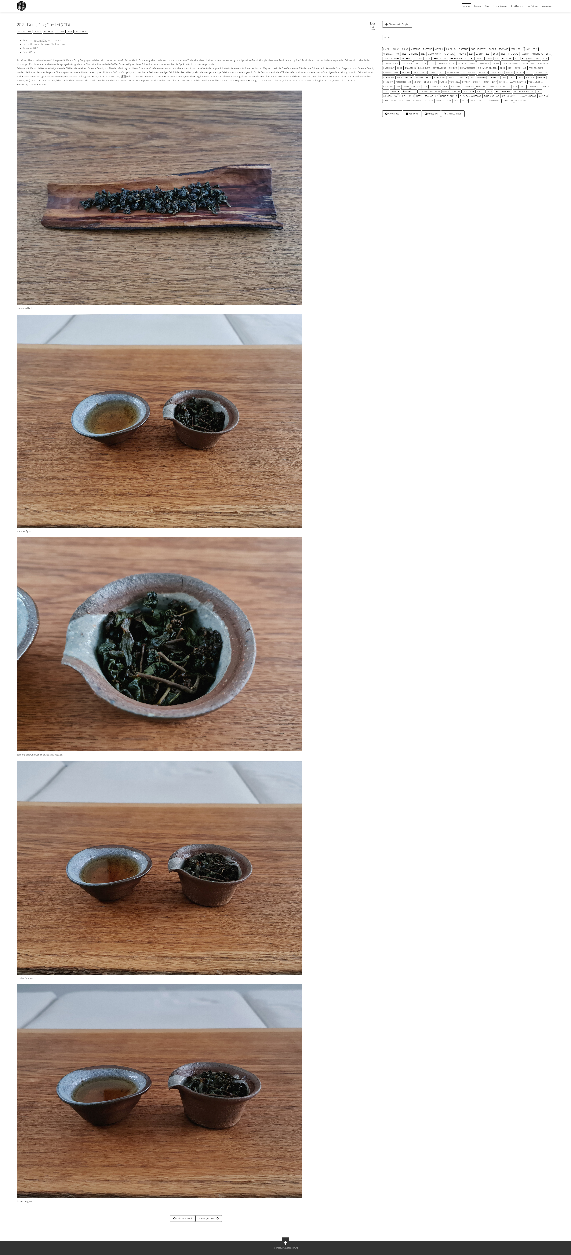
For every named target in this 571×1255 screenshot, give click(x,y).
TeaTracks (493, 77)
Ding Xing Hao (491, 96)
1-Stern (433, 72)
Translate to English (399, 24)
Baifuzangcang (503, 91)
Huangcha (435, 86)
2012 (537, 58)
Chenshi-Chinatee (511, 63)
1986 (539, 91)
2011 (416, 63)
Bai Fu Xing (494, 100)
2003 (399, 68)
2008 (424, 63)
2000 (502, 68)
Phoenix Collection (429, 91)
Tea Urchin (483, 63)
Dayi (398, 86)
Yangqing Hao (468, 72)
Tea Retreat (532, 6)
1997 (494, 82)
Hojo (465, 100)
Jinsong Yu (537, 54)
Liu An (406, 86)
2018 (423, 54)
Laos (500, 72)
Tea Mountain (390, 63)
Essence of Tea (478, 49)
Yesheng (406, 58)
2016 (527, 49)
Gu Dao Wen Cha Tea (499, 86)
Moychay (462, 63)
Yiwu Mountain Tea (416, 100)
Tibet (456, 100)
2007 (517, 58)
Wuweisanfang (518, 82)
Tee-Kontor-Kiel (458, 58)
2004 (510, 68)
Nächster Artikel (183, 1218)
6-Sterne (439, 49)
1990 (431, 63)
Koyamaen (532, 86)
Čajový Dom (29, 52)
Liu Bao (520, 72)
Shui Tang (543, 63)
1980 (472, 77)
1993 (431, 100)
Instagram (432, 113)
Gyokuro (388, 86)
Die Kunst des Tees (488, 68)
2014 (495, 54)
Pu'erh (386, 49)
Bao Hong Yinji (509, 96)
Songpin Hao (390, 96)
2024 (488, 54)
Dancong (481, 86)
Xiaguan (415, 86)
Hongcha (507, 58)
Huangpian (453, 72)
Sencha (406, 72)
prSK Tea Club (536, 68)
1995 (411, 96)
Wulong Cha (24, 31)
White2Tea (406, 63)
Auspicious (439, 77)
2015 (548, 54)
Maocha (525, 54)
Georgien (508, 100)
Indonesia (520, 100)
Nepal (419, 96)
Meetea (417, 82)
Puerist (480, 91)
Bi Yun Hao (520, 68)
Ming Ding (468, 91)
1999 (504, 77)
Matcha (466, 82)
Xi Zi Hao (483, 72)
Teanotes (466, 6)
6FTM (489, 91)
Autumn (418, 58)
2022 (403, 54)
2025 (427, 58)
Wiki (487, 6)
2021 (69, 31)
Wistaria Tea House (524, 91)
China (396, 49)
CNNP (493, 72)
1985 (385, 100)
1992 (515, 86)
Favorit (492, 49)
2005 (532, 63)
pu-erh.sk (451, 49)
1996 (446, 86)
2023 (503, 54)
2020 (513, 49)
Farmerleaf (424, 68)
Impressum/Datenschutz (285, 1247)
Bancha (541, 77)
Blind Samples (517, 6)
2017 (535, 49)
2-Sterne (60, 31)
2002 (442, 72)
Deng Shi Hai (430, 82)
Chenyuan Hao (391, 54)
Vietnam (481, 77)
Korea (486, 82)
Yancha (509, 72)
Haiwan (440, 100)
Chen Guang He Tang (470, 96)
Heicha (495, 63)
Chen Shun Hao (478, 100)
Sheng (405, 49)
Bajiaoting (410, 68)
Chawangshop (467, 68)
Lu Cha (479, 54)
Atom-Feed (393, 113)
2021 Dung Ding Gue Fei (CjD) (43, 24)
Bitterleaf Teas (405, 77)
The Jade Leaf (420, 72)
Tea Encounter (391, 58)
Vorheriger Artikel (208, 1218)
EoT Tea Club (439, 68)
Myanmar (388, 82)
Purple (443, 82)
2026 (520, 77)
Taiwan (37, 31)
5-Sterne (427, 49)
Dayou (512, 77)
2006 (545, 58)
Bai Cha (476, 82)
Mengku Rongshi (451, 91)
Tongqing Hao (403, 82)
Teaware (477, 6)
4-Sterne (415, 49)
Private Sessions (500, 6)
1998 (425, 86)
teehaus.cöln (535, 82)
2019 (520, 49)
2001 (522, 86)
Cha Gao (543, 96)
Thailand (461, 54)
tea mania (454, 82)
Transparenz (546, 6)
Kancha (503, 82)
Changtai (469, 86)
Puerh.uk (449, 54)
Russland (456, 86)
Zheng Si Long (439, 58)
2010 (525, 63)
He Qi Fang (527, 58)
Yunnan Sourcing (446, 63)
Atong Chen (397, 100)
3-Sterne (48, 31)
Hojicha (395, 91)
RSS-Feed (413, 113)
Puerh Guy (388, 68)
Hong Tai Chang (448, 96)
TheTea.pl (513, 54)
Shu (471, 58)
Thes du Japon (423, 77)
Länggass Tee (409, 91)
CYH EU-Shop (454, 113)
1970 (385, 91)
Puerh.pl (530, 77)
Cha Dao (453, 68)
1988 (449, 100)
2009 (472, 63)
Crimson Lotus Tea (457, 77)
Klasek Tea (388, 77)
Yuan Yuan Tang (528, 96)
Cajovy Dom (80, 31)
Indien (402, 96)
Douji (529, 72)
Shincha (545, 86)
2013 (497, 58)
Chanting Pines (391, 72)
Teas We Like (431, 96)
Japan (489, 58)
